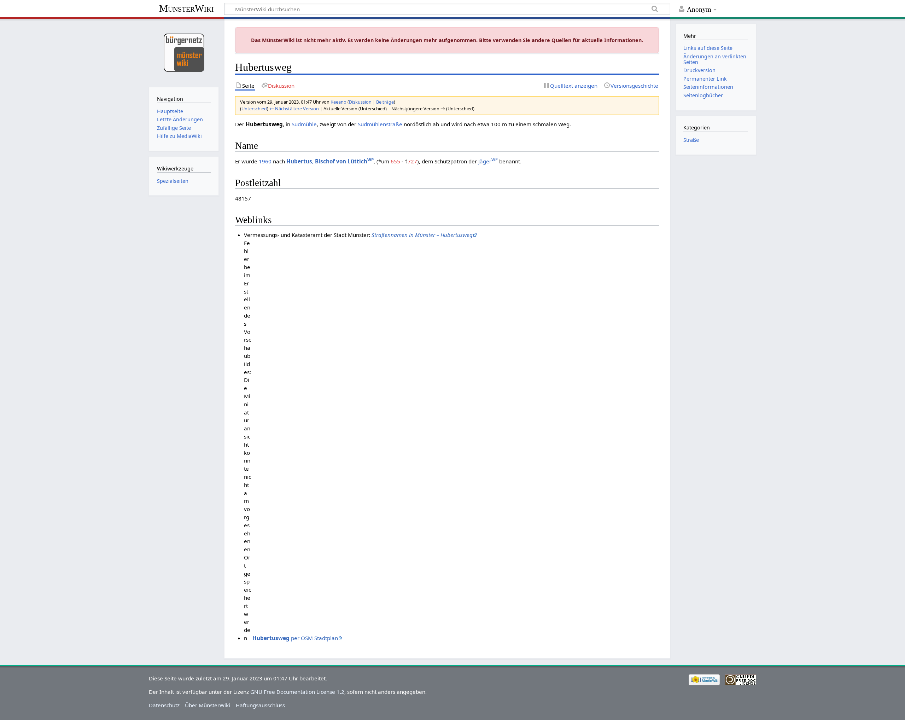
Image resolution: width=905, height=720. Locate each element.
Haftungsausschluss (260, 705)
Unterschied (254, 108)
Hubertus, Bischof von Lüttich (330, 161)
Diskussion (360, 102)
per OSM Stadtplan (295, 637)
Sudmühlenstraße (380, 124)
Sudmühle (304, 124)
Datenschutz (164, 705)
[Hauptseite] (183, 52)
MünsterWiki (186, 8)
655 (395, 161)
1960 (265, 161)
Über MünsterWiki (207, 705)
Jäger (488, 161)
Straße (691, 140)
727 (412, 161)
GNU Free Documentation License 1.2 (297, 691)
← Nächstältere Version (294, 108)
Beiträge (385, 102)
